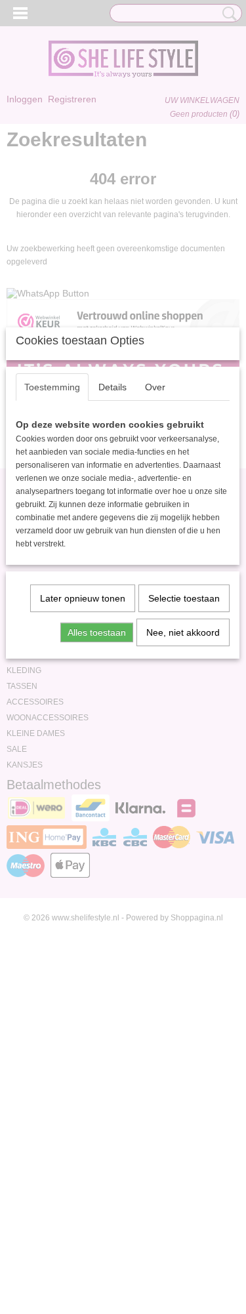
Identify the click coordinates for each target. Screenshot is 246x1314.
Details (112, 387)
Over (155, 387)
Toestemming (52, 387)
